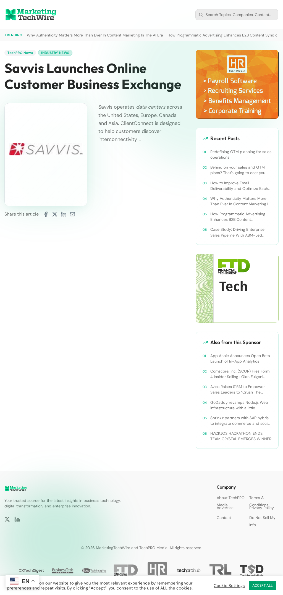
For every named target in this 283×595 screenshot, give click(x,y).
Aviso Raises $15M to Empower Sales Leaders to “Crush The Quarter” (237, 389)
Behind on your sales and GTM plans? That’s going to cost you (237, 170)
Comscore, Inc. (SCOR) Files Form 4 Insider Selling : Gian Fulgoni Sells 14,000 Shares (239, 374)
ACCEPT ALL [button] (262, 585)
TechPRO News (20, 53)
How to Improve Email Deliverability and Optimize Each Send (239, 185)
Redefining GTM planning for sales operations (240, 154)
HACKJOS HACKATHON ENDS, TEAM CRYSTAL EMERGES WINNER (240, 436)
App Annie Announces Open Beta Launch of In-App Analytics (240, 358)
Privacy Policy (261, 507)
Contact (224, 517)
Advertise (225, 507)
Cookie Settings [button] (229, 585)
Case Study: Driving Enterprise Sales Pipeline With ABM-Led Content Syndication (237, 232)
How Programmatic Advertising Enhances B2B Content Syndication (237, 216)
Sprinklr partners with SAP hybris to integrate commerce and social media (240, 420)
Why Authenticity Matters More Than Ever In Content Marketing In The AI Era (95, 35)
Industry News (55, 53)
